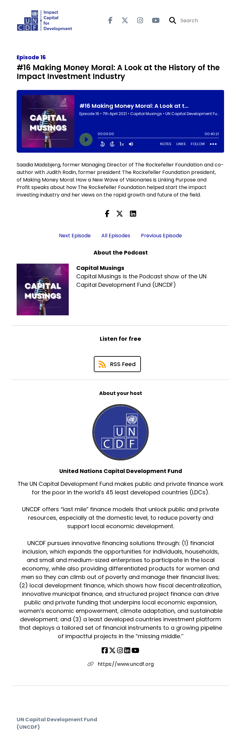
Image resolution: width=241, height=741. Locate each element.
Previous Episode (161, 235)
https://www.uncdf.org (125, 664)
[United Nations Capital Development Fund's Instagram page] (120, 650)
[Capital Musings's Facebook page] (110, 20)
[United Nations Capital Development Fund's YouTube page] (135, 650)
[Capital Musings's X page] (121, 20)
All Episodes (115, 235)
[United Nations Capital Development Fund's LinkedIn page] (127, 650)
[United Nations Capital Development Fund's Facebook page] (105, 650)
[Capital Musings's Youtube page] (152, 20)
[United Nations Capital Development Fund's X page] (112, 650)
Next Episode (75, 235)
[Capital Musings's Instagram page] (136, 20)
